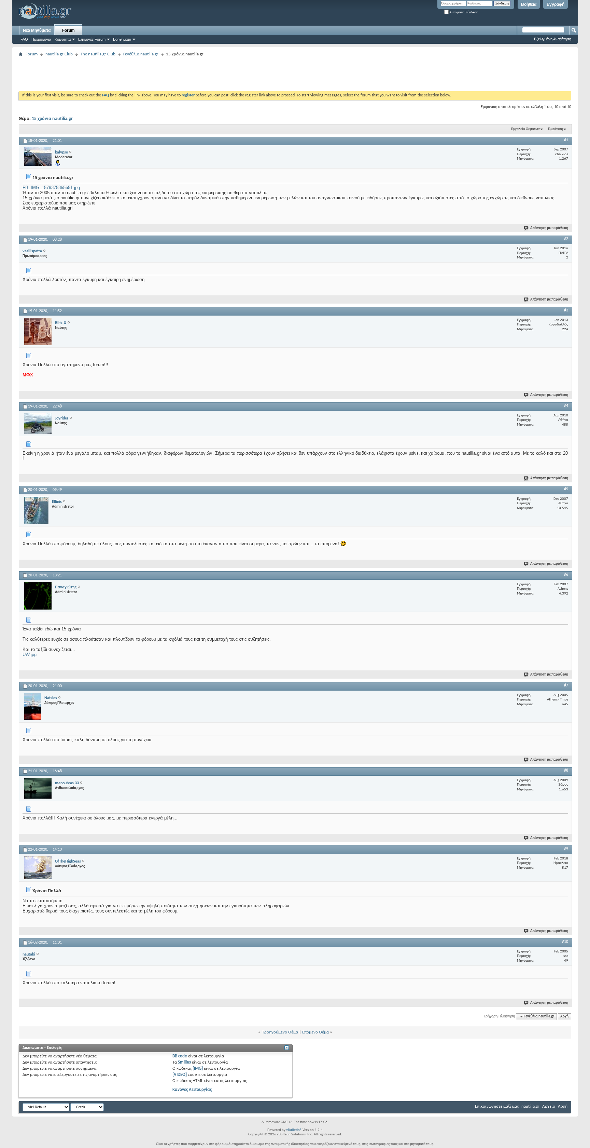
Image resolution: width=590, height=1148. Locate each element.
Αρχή (564, 1016)
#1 (566, 140)
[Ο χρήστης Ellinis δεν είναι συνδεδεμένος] (36, 510)
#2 (566, 239)
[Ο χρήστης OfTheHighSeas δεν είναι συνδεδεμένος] (38, 867)
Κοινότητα (63, 39)
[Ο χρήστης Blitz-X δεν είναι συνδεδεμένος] (38, 331)
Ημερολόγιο (41, 39)
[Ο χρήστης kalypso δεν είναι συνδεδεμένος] (38, 156)
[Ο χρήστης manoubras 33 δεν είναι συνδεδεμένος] (38, 788)
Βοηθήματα (122, 39)
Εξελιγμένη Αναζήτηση (552, 39)
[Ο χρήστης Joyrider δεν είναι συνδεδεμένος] (38, 423)
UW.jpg (30, 654)
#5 (566, 489)
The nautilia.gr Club (98, 54)
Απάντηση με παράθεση (549, 228)
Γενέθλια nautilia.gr (140, 54)
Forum (68, 30)
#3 (566, 310)
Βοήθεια (528, 4)
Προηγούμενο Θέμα (280, 1032)
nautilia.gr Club (59, 54)
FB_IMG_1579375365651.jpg (51, 187)
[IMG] (198, 1068)
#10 (565, 942)
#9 (566, 849)
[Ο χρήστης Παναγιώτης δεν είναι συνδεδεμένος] (38, 596)
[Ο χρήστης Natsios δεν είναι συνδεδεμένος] (32, 706)
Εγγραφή (555, 4)
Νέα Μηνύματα (37, 30)
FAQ (24, 39)
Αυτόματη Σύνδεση (463, 12)
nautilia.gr (530, 1106)
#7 (566, 685)
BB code (179, 1056)
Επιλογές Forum (92, 39)
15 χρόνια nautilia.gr (52, 118)
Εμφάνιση (555, 129)
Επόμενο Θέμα (315, 1032)
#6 (566, 575)
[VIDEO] (179, 1074)
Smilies (184, 1062)
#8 (566, 771)
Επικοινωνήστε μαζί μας (497, 1106)
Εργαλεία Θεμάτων (525, 129)
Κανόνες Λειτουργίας (192, 1089)
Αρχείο (548, 1106)
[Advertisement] (143, 74)
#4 (566, 406)
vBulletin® (294, 1130)
